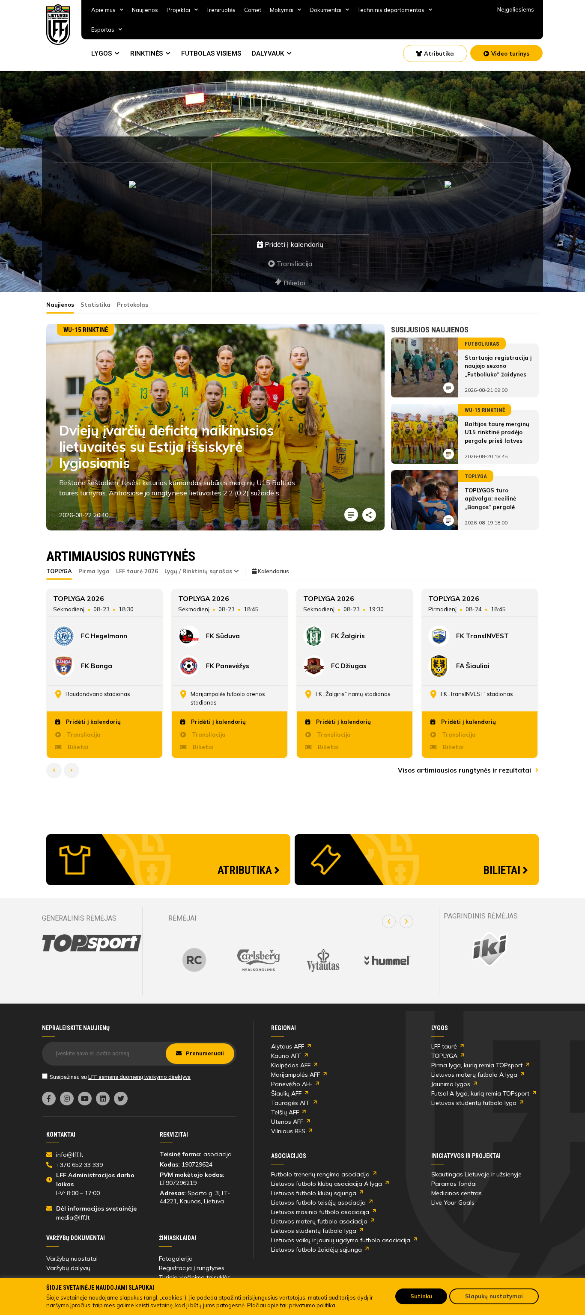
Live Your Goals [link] (453, 1202)
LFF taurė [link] (444, 1046)
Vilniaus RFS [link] (288, 1131)
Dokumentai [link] (325, 9)
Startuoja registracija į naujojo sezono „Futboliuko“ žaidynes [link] (498, 366)
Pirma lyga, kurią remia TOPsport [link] (476, 1065)
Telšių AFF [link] (285, 1112)
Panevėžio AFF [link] (291, 1084)
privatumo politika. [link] (313, 1305)
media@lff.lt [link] (73, 1217)
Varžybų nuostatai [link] (72, 1258)
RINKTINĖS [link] (146, 53)
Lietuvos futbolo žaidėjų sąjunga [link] (316, 1249)
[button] (389, 921)
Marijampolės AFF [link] (295, 1074)
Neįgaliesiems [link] (515, 9)
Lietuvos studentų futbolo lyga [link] (473, 1103)
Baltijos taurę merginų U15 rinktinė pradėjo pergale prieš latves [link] (497, 432)
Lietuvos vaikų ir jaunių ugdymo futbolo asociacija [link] (340, 1240)
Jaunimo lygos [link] (450, 1084)
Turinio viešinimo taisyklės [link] (194, 1277)
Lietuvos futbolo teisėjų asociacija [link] (318, 1202)
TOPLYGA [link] (444, 1056)
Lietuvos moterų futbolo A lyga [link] (474, 1074)
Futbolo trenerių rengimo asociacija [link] (320, 1174)
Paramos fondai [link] (454, 1184)
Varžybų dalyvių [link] (68, 1268)
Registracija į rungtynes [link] (191, 1268)
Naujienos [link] (145, 9)
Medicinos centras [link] (456, 1193)
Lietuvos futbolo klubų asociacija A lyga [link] (326, 1184)
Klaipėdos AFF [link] (290, 1065)
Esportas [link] (102, 29)
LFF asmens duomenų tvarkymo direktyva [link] (139, 1077)
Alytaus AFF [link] (287, 1046)
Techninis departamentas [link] (391, 9)
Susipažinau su (120, 1077)
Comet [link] (252, 9)
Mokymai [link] (281, 9)
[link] (58, 24)
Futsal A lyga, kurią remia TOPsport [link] (480, 1093)
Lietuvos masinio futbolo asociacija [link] (320, 1212)
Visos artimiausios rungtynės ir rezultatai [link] (465, 770)
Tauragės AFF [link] (290, 1103)
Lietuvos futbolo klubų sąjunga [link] (313, 1193)
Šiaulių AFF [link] (286, 1093)
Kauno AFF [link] (286, 1056)
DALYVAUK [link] (268, 53)
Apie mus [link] (103, 9)
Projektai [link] (178, 9)
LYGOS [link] (101, 53)
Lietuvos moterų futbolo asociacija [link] (319, 1221)
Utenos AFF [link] (287, 1121)
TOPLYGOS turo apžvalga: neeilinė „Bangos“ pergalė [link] (490, 498)
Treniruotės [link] (221, 9)
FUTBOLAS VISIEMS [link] (211, 53)
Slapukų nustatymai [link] (494, 1296)
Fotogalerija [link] (176, 1258)
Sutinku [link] (421, 1296)
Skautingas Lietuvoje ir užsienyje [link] (476, 1174)
